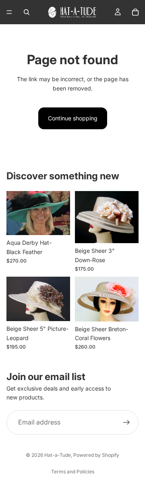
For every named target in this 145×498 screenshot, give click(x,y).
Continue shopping (72, 118)
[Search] (26, 12)
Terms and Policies (72, 472)
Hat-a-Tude (57, 455)
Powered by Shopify (96, 455)
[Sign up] (126, 422)
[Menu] (9, 12)
